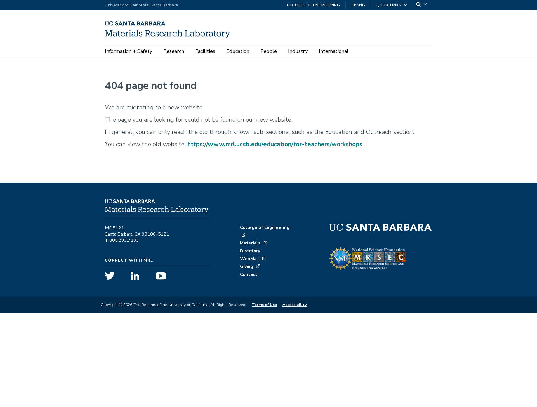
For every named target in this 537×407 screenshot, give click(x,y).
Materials (250, 243)
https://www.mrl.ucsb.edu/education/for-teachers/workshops (274, 144)
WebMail (249, 259)
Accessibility (294, 304)
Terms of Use (264, 304)
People (268, 51)
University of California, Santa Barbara (141, 5)
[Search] (421, 5)
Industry (298, 51)
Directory (250, 251)
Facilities (205, 51)
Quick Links (388, 5)
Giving (358, 5)
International (333, 51)
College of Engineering (313, 5)
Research (173, 51)
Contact (248, 274)
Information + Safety (128, 51)
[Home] (169, 36)
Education (237, 51)
